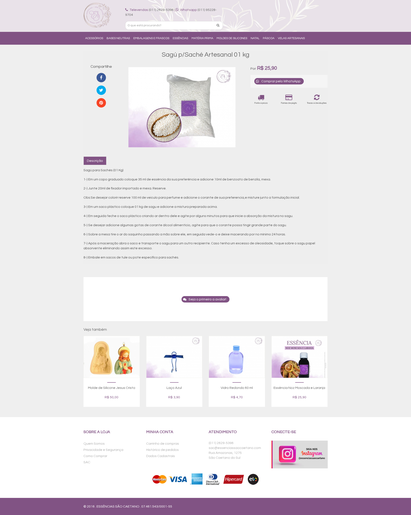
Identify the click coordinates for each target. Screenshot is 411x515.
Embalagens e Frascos (151, 38)
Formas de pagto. (289, 103)
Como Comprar (95, 456)
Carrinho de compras (162, 443)
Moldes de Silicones (232, 38)
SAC (86, 462)
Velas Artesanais (291, 38)
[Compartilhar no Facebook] (101, 77)
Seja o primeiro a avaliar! (207, 299)
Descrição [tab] (95, 160)
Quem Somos (94, 443)
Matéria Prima (202, 38)
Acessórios (94, 38)
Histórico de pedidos (162, 450)
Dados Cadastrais (160, 456)
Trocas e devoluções (317, 103)
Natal (255, 38)
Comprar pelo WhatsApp (281, 81)
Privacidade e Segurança (103, 450)
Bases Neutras (118, 38)
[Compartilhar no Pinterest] (101, 103)
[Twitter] (101, 90)
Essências (180, 38)
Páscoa (268, 38)
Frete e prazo (261, 103)
